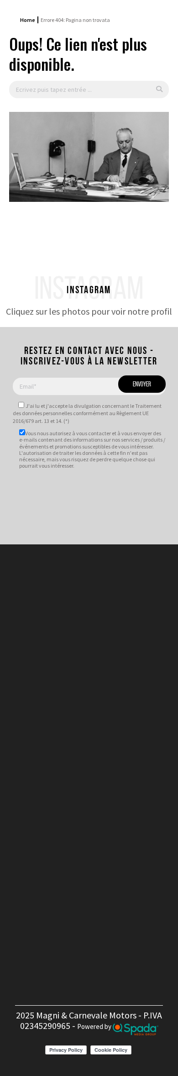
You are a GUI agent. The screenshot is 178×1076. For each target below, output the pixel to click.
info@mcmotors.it (102, 763)
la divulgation (84, 405)
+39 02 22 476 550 (97, 727)
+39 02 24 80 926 (97, 738)
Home (27, 19)
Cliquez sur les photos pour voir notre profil (89, 311)
